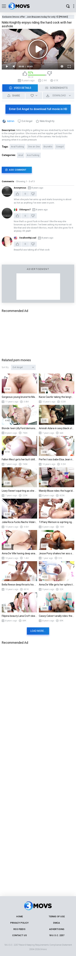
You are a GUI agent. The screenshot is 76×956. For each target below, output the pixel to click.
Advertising (56, 929)
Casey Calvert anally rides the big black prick (56, 616)
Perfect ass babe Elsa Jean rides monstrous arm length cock (56, 459)
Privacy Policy (19, 922)
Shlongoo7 (25, 209)
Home (19, 916)
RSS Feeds (19, 929)
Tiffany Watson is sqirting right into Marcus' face (56, 522)
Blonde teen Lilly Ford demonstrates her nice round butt (19, 428)
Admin (10, 121)
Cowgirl (60, 146)
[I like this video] (25, 74)
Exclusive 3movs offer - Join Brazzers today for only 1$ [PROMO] (35, 16)
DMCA (56, 922)
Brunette (48, 146)
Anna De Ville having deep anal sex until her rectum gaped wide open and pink (19, 553)
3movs (43, 949)
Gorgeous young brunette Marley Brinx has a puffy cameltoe (19, 397)
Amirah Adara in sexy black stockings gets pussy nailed (56, 428)
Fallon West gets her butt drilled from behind (19, 459)
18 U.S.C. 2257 (56, 935)
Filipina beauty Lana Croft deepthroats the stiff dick (19, 616)
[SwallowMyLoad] (7, 241)
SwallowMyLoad (27, 237)
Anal (20, 155)
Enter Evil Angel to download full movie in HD (38, 109)
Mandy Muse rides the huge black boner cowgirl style (56, 490)
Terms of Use (57, 916)
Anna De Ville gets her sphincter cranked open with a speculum (56, 584)
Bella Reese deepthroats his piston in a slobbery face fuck (19, 584)
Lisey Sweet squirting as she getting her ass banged (19, 490)
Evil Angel (27, 121)
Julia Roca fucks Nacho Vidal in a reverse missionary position (19, 522)
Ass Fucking (33, 155)
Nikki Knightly (47, 121)
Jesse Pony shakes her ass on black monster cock (56, 553)
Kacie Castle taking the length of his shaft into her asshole (56, 397)
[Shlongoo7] (7, 213)
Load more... (38, 630)
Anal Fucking (17, 146)
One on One (34, 146)
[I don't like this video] (49, 74)
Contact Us (19, 935)
